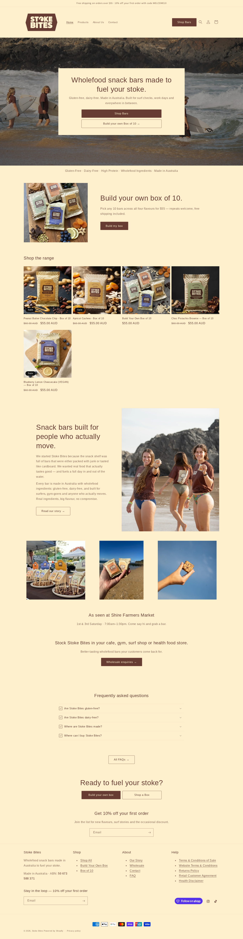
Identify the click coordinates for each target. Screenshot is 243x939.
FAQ (133, 875)
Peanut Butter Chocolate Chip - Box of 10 (47, 318)
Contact (135, 870)
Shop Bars (184, 22)
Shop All (86, 860)
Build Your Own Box (94, 865)
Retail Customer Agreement (197, 875)
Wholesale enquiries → (121, 661)
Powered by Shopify (53, 931)
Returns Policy (189, 870)
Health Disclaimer (191, 880)
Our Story (136, 860)
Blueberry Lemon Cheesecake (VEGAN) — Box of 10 (46, 383)
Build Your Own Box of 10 (136, 318)
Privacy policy (74, 931)
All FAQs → (121, 759)
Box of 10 (86, 870)
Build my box (114, 225)
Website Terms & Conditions (198, 865)
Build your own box (101, 794)
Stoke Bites (37, 931)
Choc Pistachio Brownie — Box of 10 (192, 318)
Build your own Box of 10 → (121, 123)
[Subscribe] (149, 832)
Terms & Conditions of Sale (197, 860)
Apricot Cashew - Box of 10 (88, 318)
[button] (200, 22)
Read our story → (53, 510)
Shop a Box (142, 794)
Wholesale (137, 865)
